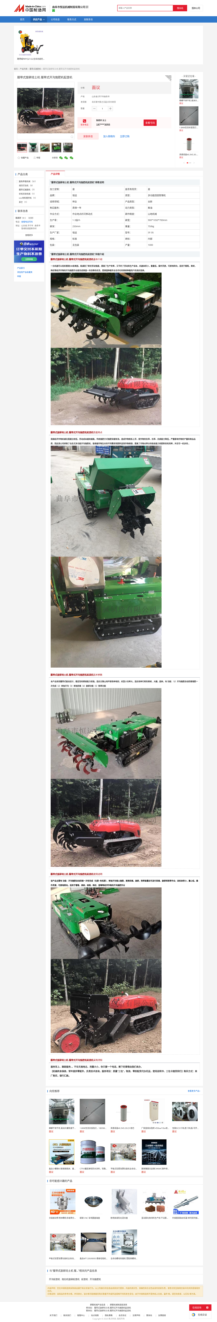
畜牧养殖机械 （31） (28, 181)
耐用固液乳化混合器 (119, 1218)
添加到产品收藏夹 (24, 272)
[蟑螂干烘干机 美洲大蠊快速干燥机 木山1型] (188, 88)
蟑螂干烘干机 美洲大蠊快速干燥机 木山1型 (197, 100)
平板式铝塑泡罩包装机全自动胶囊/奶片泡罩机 (68, 1258)
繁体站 (149, 1315)
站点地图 (95, 1315)
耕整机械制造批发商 (118, 1304)
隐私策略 (108, 1315)
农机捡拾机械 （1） (27, 193)
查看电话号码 (27, 221)
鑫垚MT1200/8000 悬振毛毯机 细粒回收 (97, 1258)
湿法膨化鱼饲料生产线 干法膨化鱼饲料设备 (159, 1218)
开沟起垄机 (54, 1279)
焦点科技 (112, 1318)
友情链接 (162, 1315)
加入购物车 (109, 136)
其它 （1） (23, 202)
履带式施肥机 (35, 69)
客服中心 (81, 1315)
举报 (38, 157)
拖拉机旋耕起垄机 (71, 1279)
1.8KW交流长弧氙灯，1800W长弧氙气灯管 (197, 127)
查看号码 (150, 122)
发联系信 (88, 136)
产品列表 (23, 69)
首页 (16, 69)
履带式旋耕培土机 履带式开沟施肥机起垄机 (112, 1307)
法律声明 (136, 1315)
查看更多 (29, 235)
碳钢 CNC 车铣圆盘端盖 (90, 1218)
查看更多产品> (194, 1091)
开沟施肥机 (95, 1279)
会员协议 (122, 1315)
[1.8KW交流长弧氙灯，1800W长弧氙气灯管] (188, 115)
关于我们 (53, 1315)
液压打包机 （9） (26, 185)
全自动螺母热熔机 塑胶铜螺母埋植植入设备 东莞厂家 (133, 1258)
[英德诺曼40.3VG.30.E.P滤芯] (188, 142)
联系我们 (67, 1315)
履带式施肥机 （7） (27, 189)
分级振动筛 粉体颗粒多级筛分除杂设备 (65, 1218)
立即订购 (124, 136)
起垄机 (84, 1279)
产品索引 (21, 268)
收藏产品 (24, 157)
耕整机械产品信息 (97, 1304)
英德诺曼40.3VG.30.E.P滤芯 (191, 154)
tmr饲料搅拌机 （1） (28, 198)
